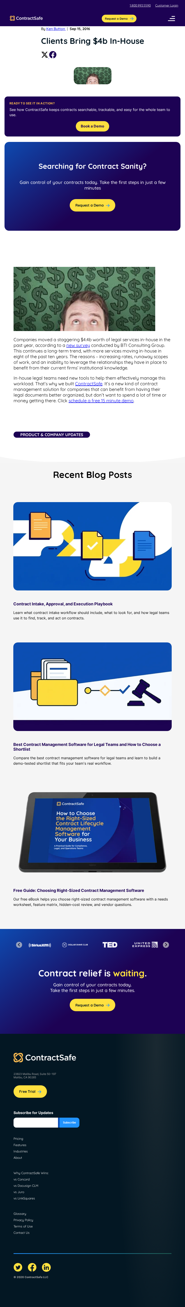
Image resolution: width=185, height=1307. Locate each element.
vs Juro (19, 1192)
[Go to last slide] (19, 945)
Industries (21, 1151)
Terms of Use (23, 1226)
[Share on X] (45, 57)
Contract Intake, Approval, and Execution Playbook (63, 604)
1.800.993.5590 (140, 5)
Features (20, 1145)
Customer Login (166, 5)
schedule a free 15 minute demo (101, 400)
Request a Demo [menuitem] (116, 18)
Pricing (18, 1139)
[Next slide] (166, 945)
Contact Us (22, 1233)
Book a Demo (92, 126)
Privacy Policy (23, 1220)
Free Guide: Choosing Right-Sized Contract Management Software (78, 890)
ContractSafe (88, 383)
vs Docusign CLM (26, 1186)
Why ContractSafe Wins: (31, 1173)
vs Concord (22, 1179)
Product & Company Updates (51, 434)
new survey (78, 345)
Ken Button (56, 28)
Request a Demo (89, 205)
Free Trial (27, 1091)
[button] (171, 18)
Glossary (20, 1214)
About (18, 1158)
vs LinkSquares (24, 1198)
